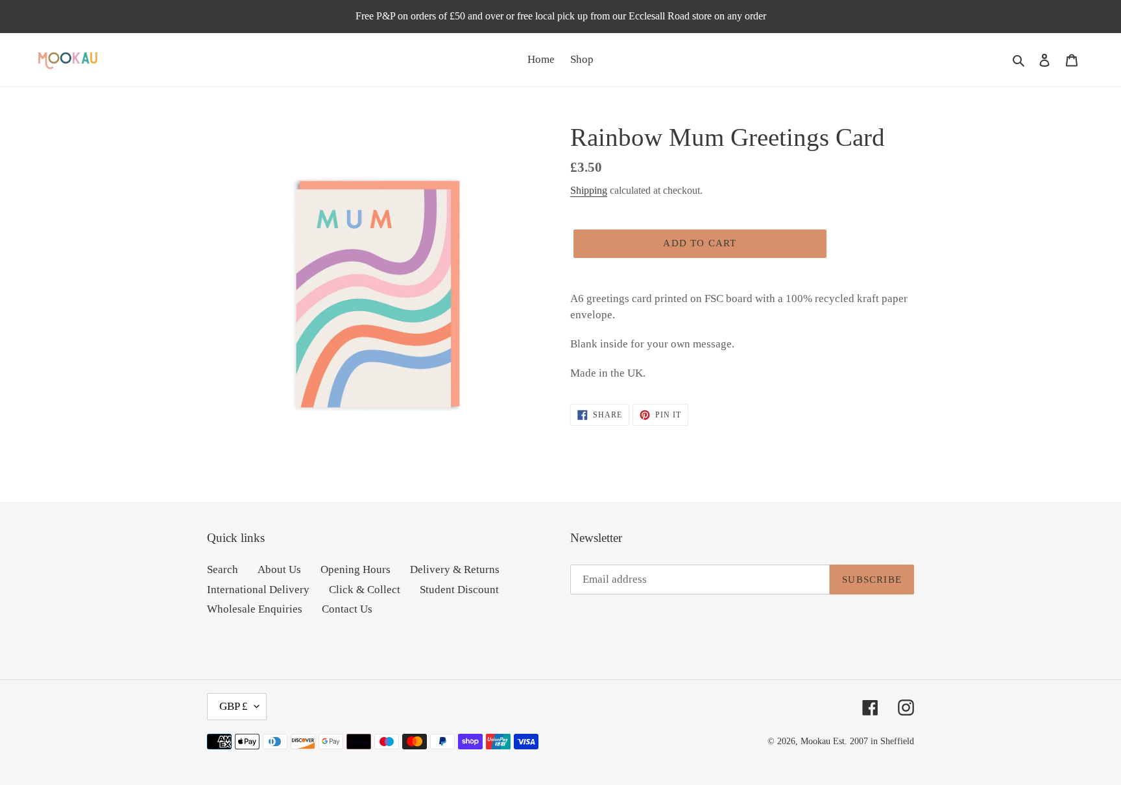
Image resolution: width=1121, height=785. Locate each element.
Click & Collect (364, 589)
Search (222, 569)
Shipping (588, 190)
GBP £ (233, 706)
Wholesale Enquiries (254, 609)
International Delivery (258, 589)
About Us (279, 569)
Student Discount (459, 589)
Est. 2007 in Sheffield (873, 741)
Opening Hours (355, 569)
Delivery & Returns (455, 569)
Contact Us (347, 609)
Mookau (815, 741)
